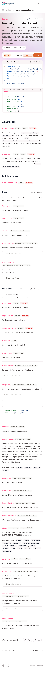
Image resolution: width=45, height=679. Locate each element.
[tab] (6, 89)
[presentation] (22, 55)
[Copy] (30, 55)
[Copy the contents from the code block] (40, 62)
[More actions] (42, 3)
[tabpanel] (22, 102)
